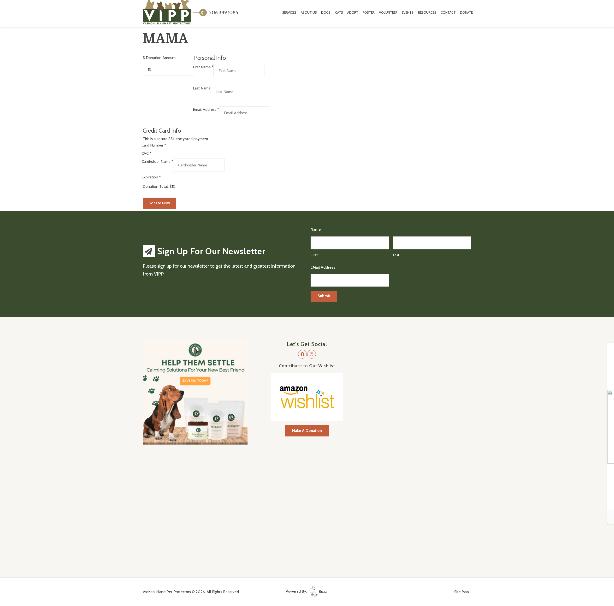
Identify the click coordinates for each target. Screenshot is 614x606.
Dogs (326, 12)
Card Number (154, 145)
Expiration (151, 177)
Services (289, 12)
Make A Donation (307, 430)
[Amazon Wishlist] (307, 396)
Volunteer (388, 12)
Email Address (206, 109)
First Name (203, 67)
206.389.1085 (223, 12)
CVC (146, 153)
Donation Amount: (161, 57)
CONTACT (448, 12)
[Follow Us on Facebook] (302, 354)
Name (316, 229)
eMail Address (323, 267)
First (314, 255)
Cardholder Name (157, 161)
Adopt (352, 12)
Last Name (202, 88)
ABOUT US (309, 12)
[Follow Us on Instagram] (311, 354)
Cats (339, 12)
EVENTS (407, 12)
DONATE (466, 12)
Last (396, 255)
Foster (369, 12)
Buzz (322, 591)
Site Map (461, 591)
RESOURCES (427, 12)
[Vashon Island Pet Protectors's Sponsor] (195, 392)
